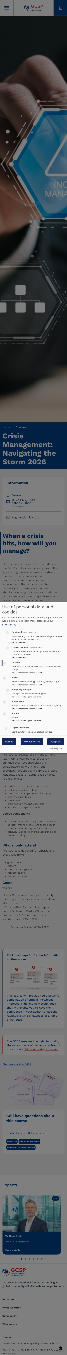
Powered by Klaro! (56, 748)
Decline (9, 741)
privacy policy (9, 624)
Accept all (55, 741)
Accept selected (32, 741)
